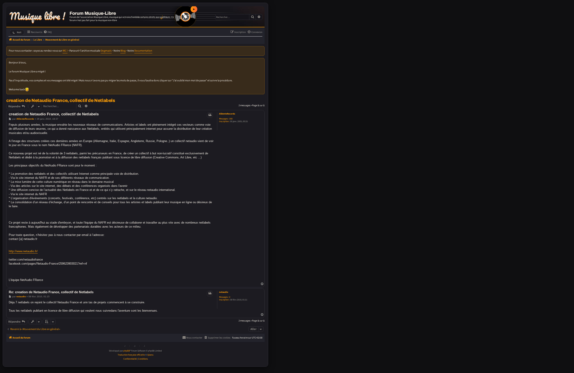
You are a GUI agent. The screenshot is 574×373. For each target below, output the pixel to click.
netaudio (223, 292)
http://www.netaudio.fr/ (23, 251)
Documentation (143, 51)
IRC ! (65, 51)
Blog (123, 51)
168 (231, 118)
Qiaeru (150, 354)
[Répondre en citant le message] (210, 115)
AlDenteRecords (227, 113)
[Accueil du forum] (38, 15)
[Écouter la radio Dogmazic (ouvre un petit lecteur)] (185, 16)
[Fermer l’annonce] (261, 61)
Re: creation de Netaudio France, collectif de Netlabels (51, 292)
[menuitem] (47, 32)
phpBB (126, 350)
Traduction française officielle (131, 354)
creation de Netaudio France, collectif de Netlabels (60, 100)
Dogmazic (106, 51)
